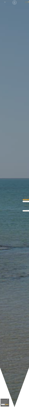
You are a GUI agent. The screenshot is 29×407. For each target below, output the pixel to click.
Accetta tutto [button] (3, 404)
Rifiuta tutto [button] (6, 404)
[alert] (5, 402)
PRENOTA (26, 2)
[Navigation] (4, 2)
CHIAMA (26, 1)
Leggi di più (5, 403)
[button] (4, 405)
